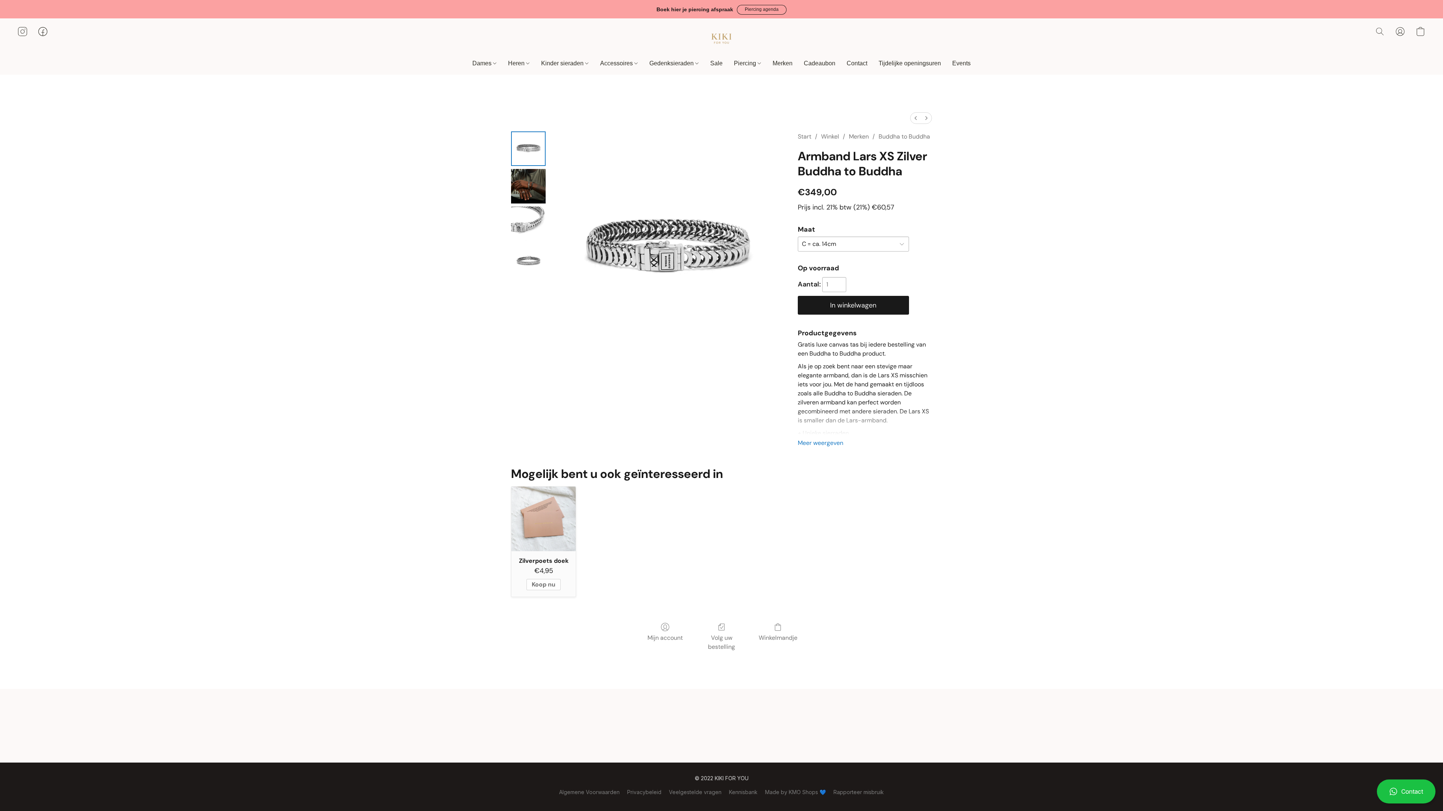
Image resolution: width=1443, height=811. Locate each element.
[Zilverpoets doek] (543, 519)
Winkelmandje (778, 638)
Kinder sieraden (563, 63)
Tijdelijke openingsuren (910, 63)
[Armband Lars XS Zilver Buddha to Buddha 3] (528, 261)
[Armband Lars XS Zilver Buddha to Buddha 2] (528, 224)
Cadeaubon (819, 63)
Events (961, 63)
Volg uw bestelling (721, 642)
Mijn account (665, 638)
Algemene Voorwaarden (589, 792)
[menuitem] (916, 118)
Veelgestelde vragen (695, 792)
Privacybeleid (644, 792)
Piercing (746, 63)
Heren (517, 63)
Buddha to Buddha (904, 136)
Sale (716, 63)
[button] (762, 10)
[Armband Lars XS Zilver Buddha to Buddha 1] (528, 186)
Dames (482, 63)
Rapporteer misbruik (858, 792)
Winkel (830, 136)
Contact (857, 63)
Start (804, 136)
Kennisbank (743, 792)
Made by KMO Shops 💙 (795, 792)
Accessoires (617, 63)
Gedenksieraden (672, 63)
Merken (783, 63)
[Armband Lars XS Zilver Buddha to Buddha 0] (528, 148)
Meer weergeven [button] (820, 443)
